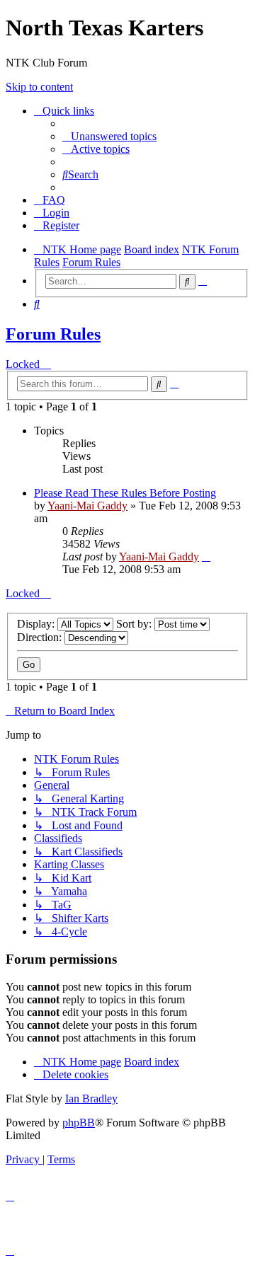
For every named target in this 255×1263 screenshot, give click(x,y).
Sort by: (135, 624)
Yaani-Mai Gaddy (87, 506)
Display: (37, 624)
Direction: (40, 637)
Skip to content (39, 87)
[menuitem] (109, 136)
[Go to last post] (206, 556)
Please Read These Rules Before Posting (125, 493)
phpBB (78, 1123)
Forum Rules (53, 334)
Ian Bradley (91, 1098)
